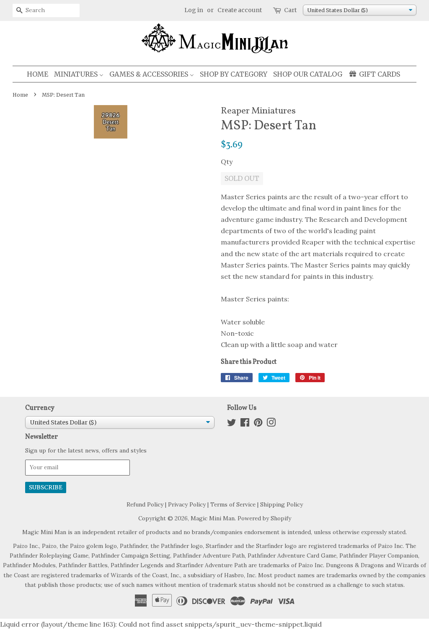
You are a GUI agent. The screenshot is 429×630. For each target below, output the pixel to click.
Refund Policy (145, 504)
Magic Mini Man (213, 518)
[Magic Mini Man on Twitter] (231, 424)
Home (20, 95)
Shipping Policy (281, 504)
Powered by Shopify (264, 518)
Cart (290, 10)
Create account (239, 10)
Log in (193, 10)
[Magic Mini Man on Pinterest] (258, 424)
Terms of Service (233, 504)
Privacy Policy (187, 504)
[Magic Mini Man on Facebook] (245, 424)
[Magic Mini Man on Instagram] (271, 424)
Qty (227, 161)
